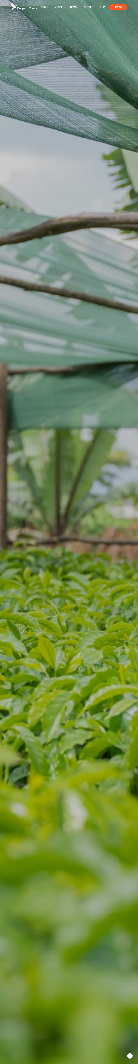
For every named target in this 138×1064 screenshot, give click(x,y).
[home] (24, 6)
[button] (59, 7)
